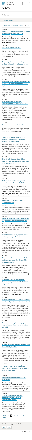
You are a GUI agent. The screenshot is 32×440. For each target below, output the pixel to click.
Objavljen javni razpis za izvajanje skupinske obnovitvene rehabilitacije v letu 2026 (15, 325)
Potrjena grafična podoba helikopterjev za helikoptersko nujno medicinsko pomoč (16, 63)
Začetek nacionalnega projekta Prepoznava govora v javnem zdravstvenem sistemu (12, 397)
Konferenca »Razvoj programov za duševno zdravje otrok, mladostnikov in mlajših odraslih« (15, 282)
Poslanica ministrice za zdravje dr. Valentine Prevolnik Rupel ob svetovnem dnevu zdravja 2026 (15, 368)
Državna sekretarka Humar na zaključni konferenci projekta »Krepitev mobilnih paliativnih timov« (15, 260)
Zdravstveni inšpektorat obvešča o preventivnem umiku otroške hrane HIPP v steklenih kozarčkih (16, 161)
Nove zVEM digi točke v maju (11, 48)
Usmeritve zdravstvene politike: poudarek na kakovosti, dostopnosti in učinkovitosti (16, 301)
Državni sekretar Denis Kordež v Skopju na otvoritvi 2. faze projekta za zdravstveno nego (16, 84)
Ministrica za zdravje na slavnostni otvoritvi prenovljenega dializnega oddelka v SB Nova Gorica (13, 139)
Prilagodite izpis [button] (7, 20)
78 (23, 415)
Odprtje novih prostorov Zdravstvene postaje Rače (14, 378)
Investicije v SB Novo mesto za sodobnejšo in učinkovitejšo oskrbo (16, 346)
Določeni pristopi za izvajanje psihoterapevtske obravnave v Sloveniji (15, 103)
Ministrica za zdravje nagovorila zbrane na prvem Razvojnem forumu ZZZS (16, 32)
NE (9, 427)
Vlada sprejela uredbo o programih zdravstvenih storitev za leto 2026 (13, 182)
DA (4, 427)
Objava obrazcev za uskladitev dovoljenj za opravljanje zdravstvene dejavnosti (15, 219)
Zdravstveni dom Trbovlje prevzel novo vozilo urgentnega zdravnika (15, 236)
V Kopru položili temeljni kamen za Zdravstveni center (13, 201)
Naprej (4, 418)
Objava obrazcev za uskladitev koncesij (15, 125)
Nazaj (4, 415)
